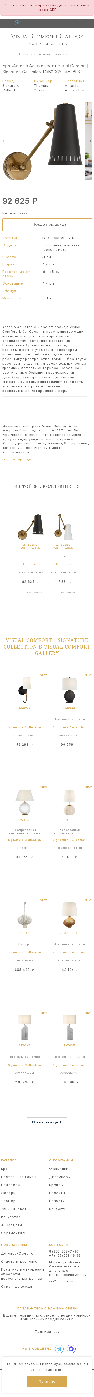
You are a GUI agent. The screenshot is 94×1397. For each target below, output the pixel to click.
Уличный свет (14, 1209)
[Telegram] (17, 22)
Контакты (58, 1209)
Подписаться (47, 1331)
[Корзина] (76, 22)
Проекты (57, 1193)
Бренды (56, 1185)
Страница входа (16, 1286)
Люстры (8, 1193)
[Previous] (70, 486)
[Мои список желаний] (65, 22)
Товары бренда (17, 459)
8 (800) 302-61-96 (63, 1251)
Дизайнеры (60, 1177)
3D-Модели (11, 1225)
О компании (60, 1169)
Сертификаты (14, 1233)
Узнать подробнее (47, 1370)
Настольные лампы (18, 1177)
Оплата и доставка (19, 1261)
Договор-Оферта (17, 1253)
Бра (4, 1169)
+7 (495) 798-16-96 (65, 1255)
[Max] (70, 1349)
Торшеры (9, 1201)
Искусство (11, 1217)
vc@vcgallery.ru (62, 1281)
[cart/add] (29, 755)
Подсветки (11, 1185)
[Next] (90, 141)
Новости (57, 1201)
